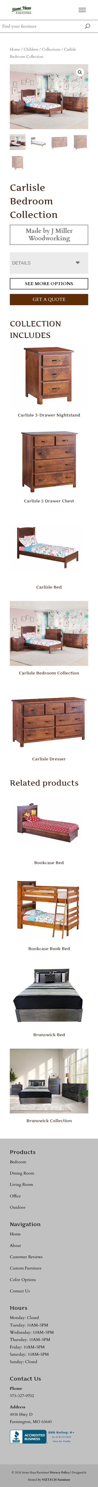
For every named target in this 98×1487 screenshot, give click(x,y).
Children (31, 49)
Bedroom (18, 1162)
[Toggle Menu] (82, 10)
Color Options (23, 1280)
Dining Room (22, 1173)
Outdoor (18, 1207)
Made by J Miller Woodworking (49, 234)
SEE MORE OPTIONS (49, 284)
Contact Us (20, 1291)
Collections (51, 49)
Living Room (21, 1184)
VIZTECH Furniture (56, 1480)
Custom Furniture (25, 1268)
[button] (80, 72)
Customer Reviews (26, 1257)
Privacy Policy (60, 1472)
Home (15, 49)
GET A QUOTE (49, 299)
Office (15, 1196)
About (15, 1245)
